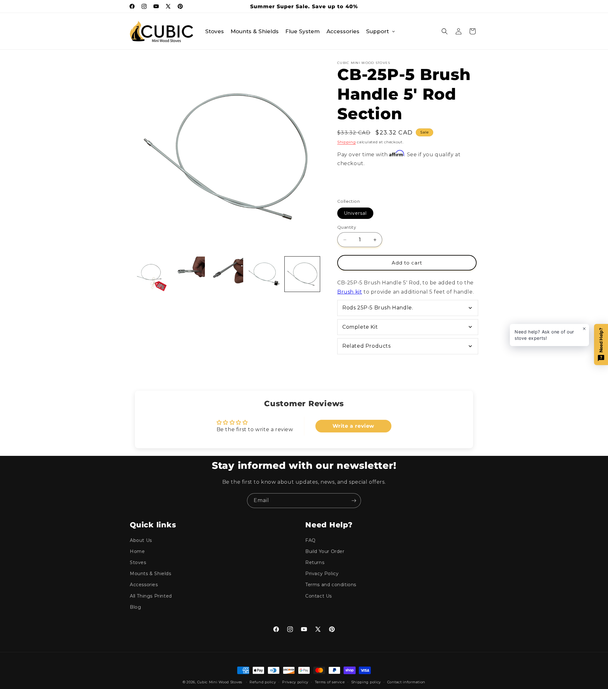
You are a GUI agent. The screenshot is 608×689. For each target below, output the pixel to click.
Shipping (346, 142)
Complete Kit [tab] (360, 327)
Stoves (138, 562)
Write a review (353, 426)
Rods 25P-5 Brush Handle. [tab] (377, 308)
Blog (135, 607)
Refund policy (263, 682)
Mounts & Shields (150, 573)
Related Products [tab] (366, 346)
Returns (314, 562)
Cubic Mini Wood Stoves (219, 682)
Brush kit (349, 292)
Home (137, 551)
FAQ (310, 540)
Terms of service (330, 682)
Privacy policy (295, 682)
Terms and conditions (330, 584)
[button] (445, 31)
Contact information (406, 682)
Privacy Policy (322, 573)
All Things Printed (151, 596)
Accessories (144, 584)
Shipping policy (366, 682)
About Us (141, 540)
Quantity (346, 227)
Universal (355, 213)
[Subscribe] (354, 500)
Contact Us (318, 596)
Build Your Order (325, 551)
